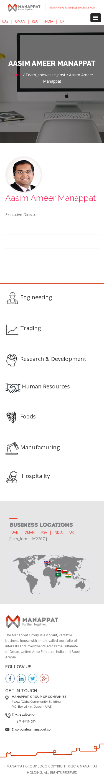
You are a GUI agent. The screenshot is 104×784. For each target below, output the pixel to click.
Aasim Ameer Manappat (50, 198)
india (48, 21)
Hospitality (36, 476)
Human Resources (46, 386)
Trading (30, 328)
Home (16, 74)
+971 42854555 (25, 715)
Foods (28, 416)
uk (62, 21)
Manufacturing (40, 447)
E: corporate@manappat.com (33, 729)
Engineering (36, 297)
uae (5, 21)
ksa (35, 21)
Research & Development (53, 359)
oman (20, 21)
